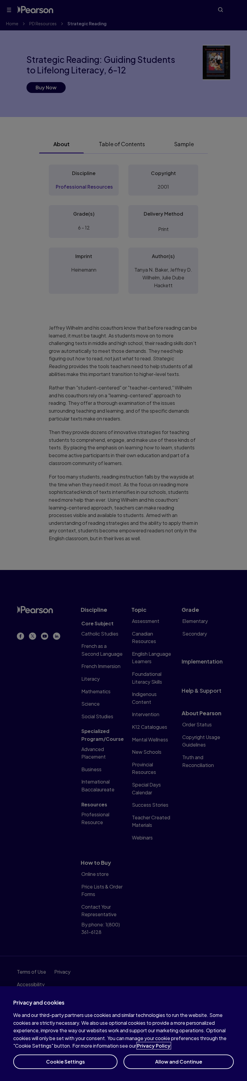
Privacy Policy (153, 1046)
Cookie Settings (65, 1061)
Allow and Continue (178, 1061)
